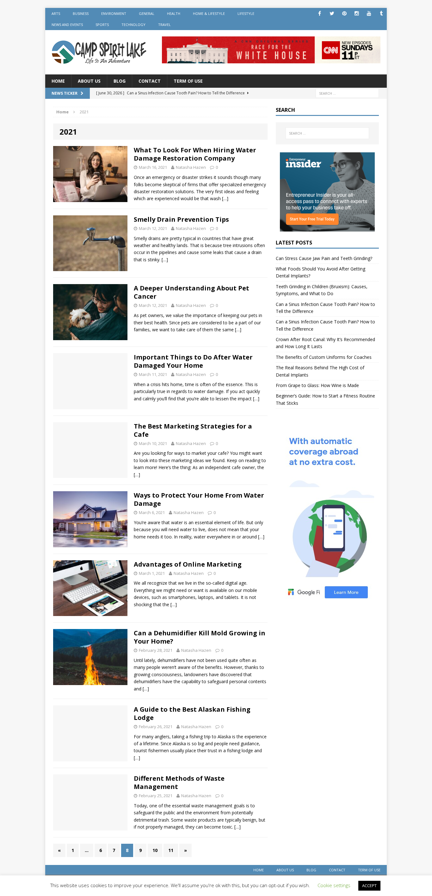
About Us (89, 81)
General (146, 13)
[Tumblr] (381, 13)
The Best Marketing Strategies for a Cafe (193, 430)
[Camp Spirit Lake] (99, 52)
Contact (150, 81)
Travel (164, 24)
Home (58, 81)
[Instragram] (356, 13)
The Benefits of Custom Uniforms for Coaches (324, 357)
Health (173, 13)
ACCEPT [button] (369, 885)
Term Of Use (188, 81)
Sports (102, 24)
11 (170, 850)
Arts (56, 13)
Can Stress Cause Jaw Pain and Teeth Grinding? (324, 258)
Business (81, 13)
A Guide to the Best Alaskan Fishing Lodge (192, 713)
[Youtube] (368, 13)
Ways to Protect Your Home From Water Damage (199, 499)
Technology (133, 24)
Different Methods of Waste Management (179, 782)
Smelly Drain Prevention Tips (181, 219)
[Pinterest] (344, 13)
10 (154, 850)
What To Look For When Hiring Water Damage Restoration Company (195, 154)
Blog (120, 81)
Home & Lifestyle (209, 13)
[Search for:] (347, 93)
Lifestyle (246, 13)
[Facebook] (319, 13)
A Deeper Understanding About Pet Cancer (191, 292)
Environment (113, 13)
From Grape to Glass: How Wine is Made (317, 385)
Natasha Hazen (191, 167)
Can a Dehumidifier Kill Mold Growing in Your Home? (199, 637)
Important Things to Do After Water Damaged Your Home (193, 361)
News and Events (67, 24)
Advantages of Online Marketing (188, 564)
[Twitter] (331, 13)
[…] (225, 198)
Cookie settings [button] (334, 885)
